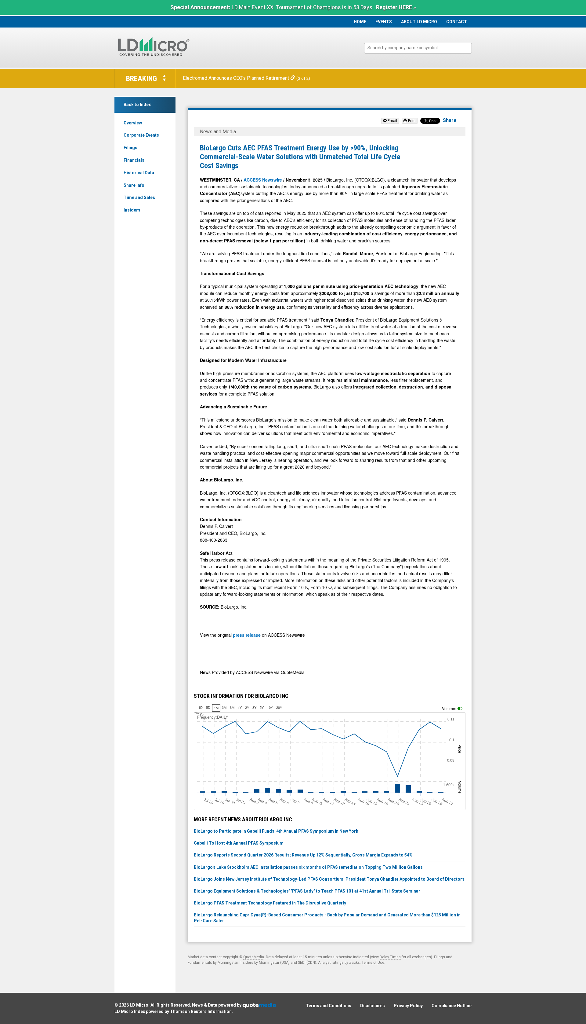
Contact (456, 21)
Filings (130, 147)
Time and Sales (139, 197)
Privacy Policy (408, 1005)
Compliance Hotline (452, 1005)
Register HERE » (396, 7)
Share (450, 120)
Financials (134, 160)
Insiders (132, 210)
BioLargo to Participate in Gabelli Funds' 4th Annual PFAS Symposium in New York (276, 831)
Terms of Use (373, 962)
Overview (133, 122)
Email (392, 121)
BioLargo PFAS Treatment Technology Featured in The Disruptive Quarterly (270, 903)
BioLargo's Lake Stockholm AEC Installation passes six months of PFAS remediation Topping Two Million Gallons (308, 867)
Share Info (134, 185)
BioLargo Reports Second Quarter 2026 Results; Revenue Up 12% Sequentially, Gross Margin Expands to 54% (303, 855)
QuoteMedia (253, 957)
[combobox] (418, 48)
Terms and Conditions (328, 1005)
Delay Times (390, 957)
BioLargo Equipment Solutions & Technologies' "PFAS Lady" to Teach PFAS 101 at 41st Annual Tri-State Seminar (307, 891)
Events (383, 21)
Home (360, 21)
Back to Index (137, 104)
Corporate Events (141, 135)
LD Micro (139, 1005)
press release (247, 635)
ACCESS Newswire (263, 180)
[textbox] (421, 47)
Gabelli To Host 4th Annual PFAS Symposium (239, 843)
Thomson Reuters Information (201, 1011)
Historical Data (139, 172)
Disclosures (372, 1005)
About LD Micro (419, 21)
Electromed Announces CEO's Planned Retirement (236, 78)
